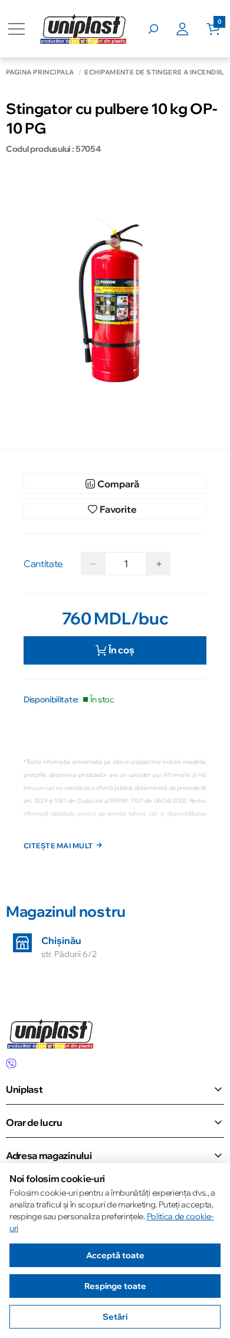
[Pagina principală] (83, 28)
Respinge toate (115, 1286)
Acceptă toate (115, 1255)
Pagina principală (40, 72)
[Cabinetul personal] (191, 29)
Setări (115, 1316)
